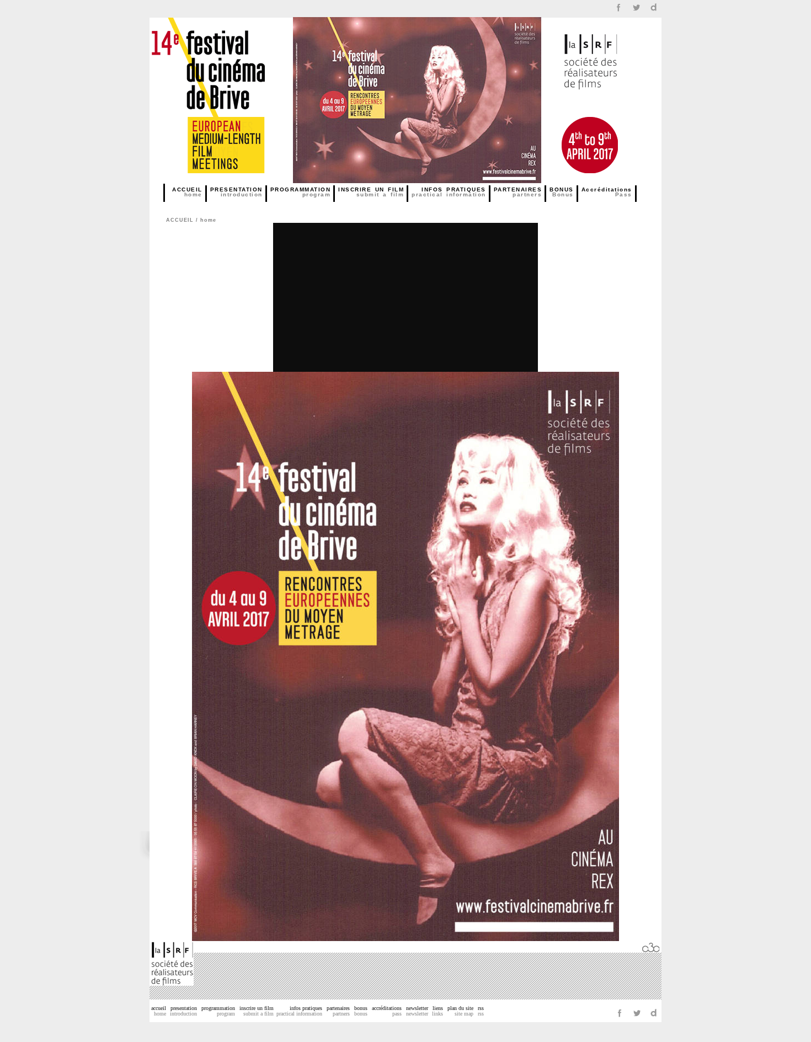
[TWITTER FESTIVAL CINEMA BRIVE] (636, 12)
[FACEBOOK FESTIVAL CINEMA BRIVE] (618, 12)
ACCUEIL (187, 191)
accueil (158, 1011)
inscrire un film (256, 1011)
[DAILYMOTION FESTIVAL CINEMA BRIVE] (653, 12)
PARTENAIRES (518, 191)
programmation (218, 1011)
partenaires (338, 1011)
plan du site (460, 1011)
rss (481, 1011)
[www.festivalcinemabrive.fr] (228, 180)
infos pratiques (299, 1011)
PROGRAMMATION (300, 191)
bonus (360, 1011)
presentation (183, 1011)
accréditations (387, 1011)
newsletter (417, 1011)
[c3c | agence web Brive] (651, 949)
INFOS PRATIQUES (449, 191)
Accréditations (606, 191)
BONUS (561, 191)
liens (437, 1011)
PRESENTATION (236, 191)
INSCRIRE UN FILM (371, 191)
